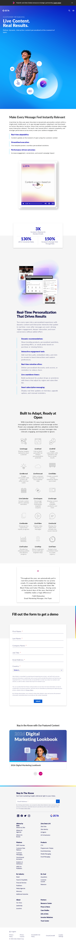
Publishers (19, 885)
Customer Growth (43, 880)
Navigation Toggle (73, 11)
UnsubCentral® (50, 935)
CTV (42, 845)
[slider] (36, 203)
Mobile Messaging (46, 854)
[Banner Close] (72, 2)
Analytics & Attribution (19, 863)
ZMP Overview (20, 845)
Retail (17, 877)
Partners (43, 900)
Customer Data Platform (20, 849)
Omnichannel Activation (20, 858)
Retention (43, 884)
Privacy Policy (29, 690)
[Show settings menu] (49, 203)
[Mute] (45, 203)
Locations (19, 908)
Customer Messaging (19, 853)
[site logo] (6, 11)
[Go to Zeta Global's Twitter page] (25, 816)
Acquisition (44, 877)
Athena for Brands (19, 836)
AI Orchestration (45, 835)
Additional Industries (22, 894)
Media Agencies (20, 888)
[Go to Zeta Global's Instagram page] (29, 816)
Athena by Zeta (20, 827)
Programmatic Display (47, 848)
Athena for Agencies (19, 831)
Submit (38, 701)
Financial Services (21, 882)
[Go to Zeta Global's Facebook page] (22, 816)
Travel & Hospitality (21, 880)
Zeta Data (43, 826)
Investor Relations (47, 917)
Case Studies (45, 910)
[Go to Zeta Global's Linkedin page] (18, 816)
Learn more (57, 3)
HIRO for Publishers (19, 867)
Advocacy (19, 891)
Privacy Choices (22, 935)
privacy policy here (25, 808)
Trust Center (45, 921)
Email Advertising (46, 851)
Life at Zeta (44, 914)
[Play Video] (23, 203)
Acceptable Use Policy (35, 935)
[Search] (69, 11)
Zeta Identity (44, 829)
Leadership (19, 905)
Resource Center (46, 903)
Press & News (45, 907)
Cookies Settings (61, 935)
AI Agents (43, 832)
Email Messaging (45, 857)
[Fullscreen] (53, 203)
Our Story (19, 903)
